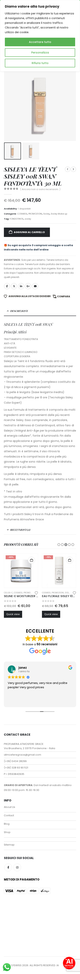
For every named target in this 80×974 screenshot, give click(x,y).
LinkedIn (21, 286)
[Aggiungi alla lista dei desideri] (36, 592)
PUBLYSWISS (14, 965)
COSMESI (22, 213)
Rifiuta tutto (40, 63)
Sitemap (9, 845)
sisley (28, 218)
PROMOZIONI (35, 213)
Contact (9, 815)
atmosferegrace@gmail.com (22, 755)
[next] (73, 169)
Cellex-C (8, 592)
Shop (7, 832)
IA (58, 965)
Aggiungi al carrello (29, 232)
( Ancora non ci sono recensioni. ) (40, 189)
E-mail (35, 286)
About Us (9, 807)
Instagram (17, 867)
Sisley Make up (59, 213)
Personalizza (40, 52)
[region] (40, 35)
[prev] (67, 169)
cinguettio (14, 286)
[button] (9, 105)
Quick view (13, 614)
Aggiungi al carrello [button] (31, 560)
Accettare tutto (40, 42)
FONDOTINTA (16, 218)
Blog (7, 824)
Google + (28, 286)
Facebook (7, 286)
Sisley (46, 213)
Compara (63, 296)
